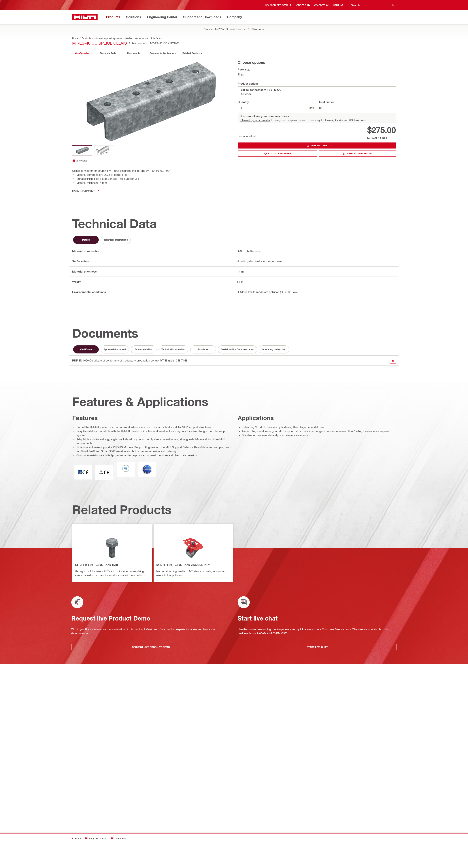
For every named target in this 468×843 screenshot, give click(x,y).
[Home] (85, 17)
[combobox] (372, 5)
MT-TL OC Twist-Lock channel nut (183, 565)
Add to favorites (279, 153)
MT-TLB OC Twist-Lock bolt (96, 565)
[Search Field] (393, 5)
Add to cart (319, 145)
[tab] (82, 53)
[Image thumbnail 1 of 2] (82, 150)
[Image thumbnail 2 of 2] (104, 150)
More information (83, 190)
